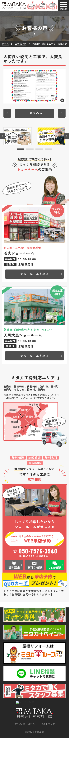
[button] (20, 149)
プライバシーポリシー (25, 724)
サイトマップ (48, 724)
